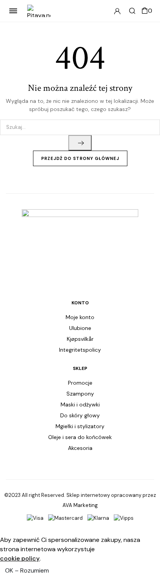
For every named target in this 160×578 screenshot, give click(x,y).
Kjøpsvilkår (80, 338)
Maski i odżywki (80, 404)
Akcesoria (80, 447)
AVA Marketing (80, 505)
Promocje (80, 382)
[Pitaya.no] (38, 11)
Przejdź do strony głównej (80, 158)
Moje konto (80, 317)
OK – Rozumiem (27, 570)
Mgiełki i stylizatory (80, 426)
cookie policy (20, 558)
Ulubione (80, 328)
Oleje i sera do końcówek (80, 437)
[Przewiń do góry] (147, 547)
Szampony (80, 393)
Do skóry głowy (80, 415)
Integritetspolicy (80, 349)
